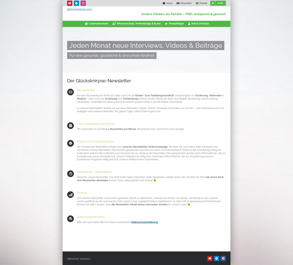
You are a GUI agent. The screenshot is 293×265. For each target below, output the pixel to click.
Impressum (85, 258)
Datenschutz (73, 258)
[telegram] (76, 3)
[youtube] (69, 3)
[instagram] (83, 3)
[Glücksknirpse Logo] (79, 9)
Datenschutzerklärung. (144, 222)
